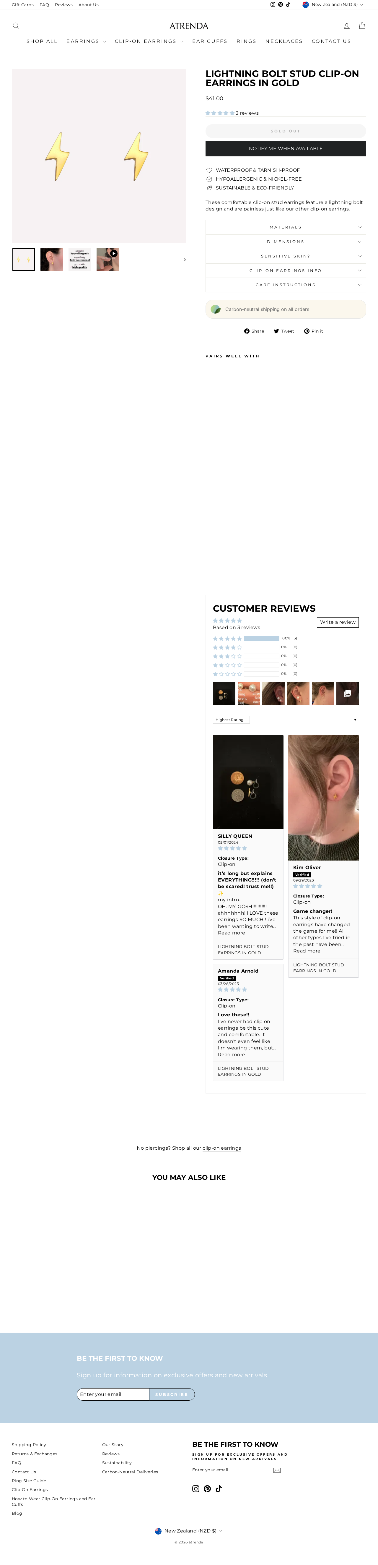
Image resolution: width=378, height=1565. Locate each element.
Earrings (84, 41)
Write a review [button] (338, 622)
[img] (248, 848)
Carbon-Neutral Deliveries (130, 1472)
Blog (17, 1513)
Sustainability (117, 1462)
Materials (286, 227)
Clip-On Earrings (147, 41)
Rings (247, 41)
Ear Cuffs (210, 41)
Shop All (42, 41)
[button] (221, 113)
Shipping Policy (29, 1444)
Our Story (113, 1444)
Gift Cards (23, 4)
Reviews (64, 4)
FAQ (44, 4)
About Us (89, 4)
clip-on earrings (222, 1148)
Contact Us (331, 41)
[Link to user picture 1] (248, 782)
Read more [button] (231, 933)
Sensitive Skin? (286, 256)
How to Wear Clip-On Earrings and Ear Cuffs (53, 1501)
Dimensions (285, 241)
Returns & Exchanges (35, 1453)
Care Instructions (286, 285)
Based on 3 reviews (236, 627)
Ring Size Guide (29, 1480)
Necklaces (284, 41)
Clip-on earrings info (286, 270)
